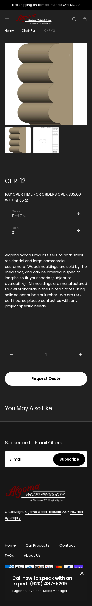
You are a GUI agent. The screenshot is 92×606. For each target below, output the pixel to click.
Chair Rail (29, 30)
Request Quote (46, 378)
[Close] (82, 573)
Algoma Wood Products (43, 512)
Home (9, 30)
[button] (6, 19)
